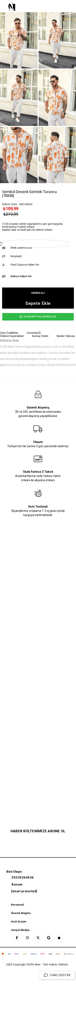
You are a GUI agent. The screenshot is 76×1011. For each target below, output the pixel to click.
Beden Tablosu (66, 336)
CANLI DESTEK (60, 975)
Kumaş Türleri (40, 336)
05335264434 (23, 877)
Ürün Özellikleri (9, 332)
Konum (17, 884)
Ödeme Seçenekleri (12, 336)
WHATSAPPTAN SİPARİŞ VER (39, 316)
